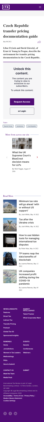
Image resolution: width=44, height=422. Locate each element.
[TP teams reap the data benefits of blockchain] (10, 258)
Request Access (22, 102)
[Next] (37, 157)
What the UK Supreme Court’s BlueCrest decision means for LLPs (21, 158)
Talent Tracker (28, 314)
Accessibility (7, 396)
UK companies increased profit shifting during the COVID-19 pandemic (29, 277)
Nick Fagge (19, 169)
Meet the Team (9, 373)
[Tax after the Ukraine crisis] (10, 224)
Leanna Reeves (27, 264)
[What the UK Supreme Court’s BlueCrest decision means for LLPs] (22, 143)
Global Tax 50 (8, 331)
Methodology (8, 356)
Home (5, 345)
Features (6, 312)
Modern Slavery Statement (12, 398)
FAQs (5, 360)
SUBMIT (26, 370)
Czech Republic (32, 126)
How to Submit (9, 364)
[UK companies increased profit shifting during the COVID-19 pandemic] (10, 276)
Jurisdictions (20, 126)
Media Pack (7, 377)
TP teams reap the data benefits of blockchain (29, 256)
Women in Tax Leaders (12, 352)
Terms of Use (18, 396)
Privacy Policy (29, 396)
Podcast (6, 328)
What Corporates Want (32, 318)
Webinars (26, 352)
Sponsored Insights (11, 335)
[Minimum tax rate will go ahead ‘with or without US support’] (10, 206)
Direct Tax (7, 316)
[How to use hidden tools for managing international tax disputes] (10, 240)
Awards (26, 345)
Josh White (25, 214)
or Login (22, 111)
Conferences (28, 349)
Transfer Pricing (8, 126)
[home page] (6, 7)
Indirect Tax (7, 320)
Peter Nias (25, 248)
